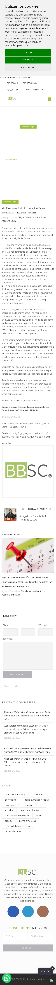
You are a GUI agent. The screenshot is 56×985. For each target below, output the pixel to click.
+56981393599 (30, 83)
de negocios (11, 800)
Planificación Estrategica (17, 815)
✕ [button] (52, 968)
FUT (41, 805)
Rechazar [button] (28, 60)
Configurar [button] (28, 67)
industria (9, 810)
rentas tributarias (13, 831)
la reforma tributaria (30, 810)
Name (6, 625)
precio (39, 815)
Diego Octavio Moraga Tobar (32, 156)
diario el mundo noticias (36, 800)
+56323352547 (14, 83)
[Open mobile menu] (37, 100)
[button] (7, 978)
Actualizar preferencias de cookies (15, 77)
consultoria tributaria (15, 794)
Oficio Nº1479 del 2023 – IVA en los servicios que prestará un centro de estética (26, 729)
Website (42, 625)
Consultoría (38, 794)
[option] (28, 567)
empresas (27, 805)
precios (8, 821)
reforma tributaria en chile (17, 826)
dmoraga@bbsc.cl (11, 417)
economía (10, 805)
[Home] (12, 99)
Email (23, 625)
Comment (8, 639)
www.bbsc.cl (8, 443)
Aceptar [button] (28, 52)
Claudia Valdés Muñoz (32, 591)
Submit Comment (17, 674)
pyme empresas (27, 821)
